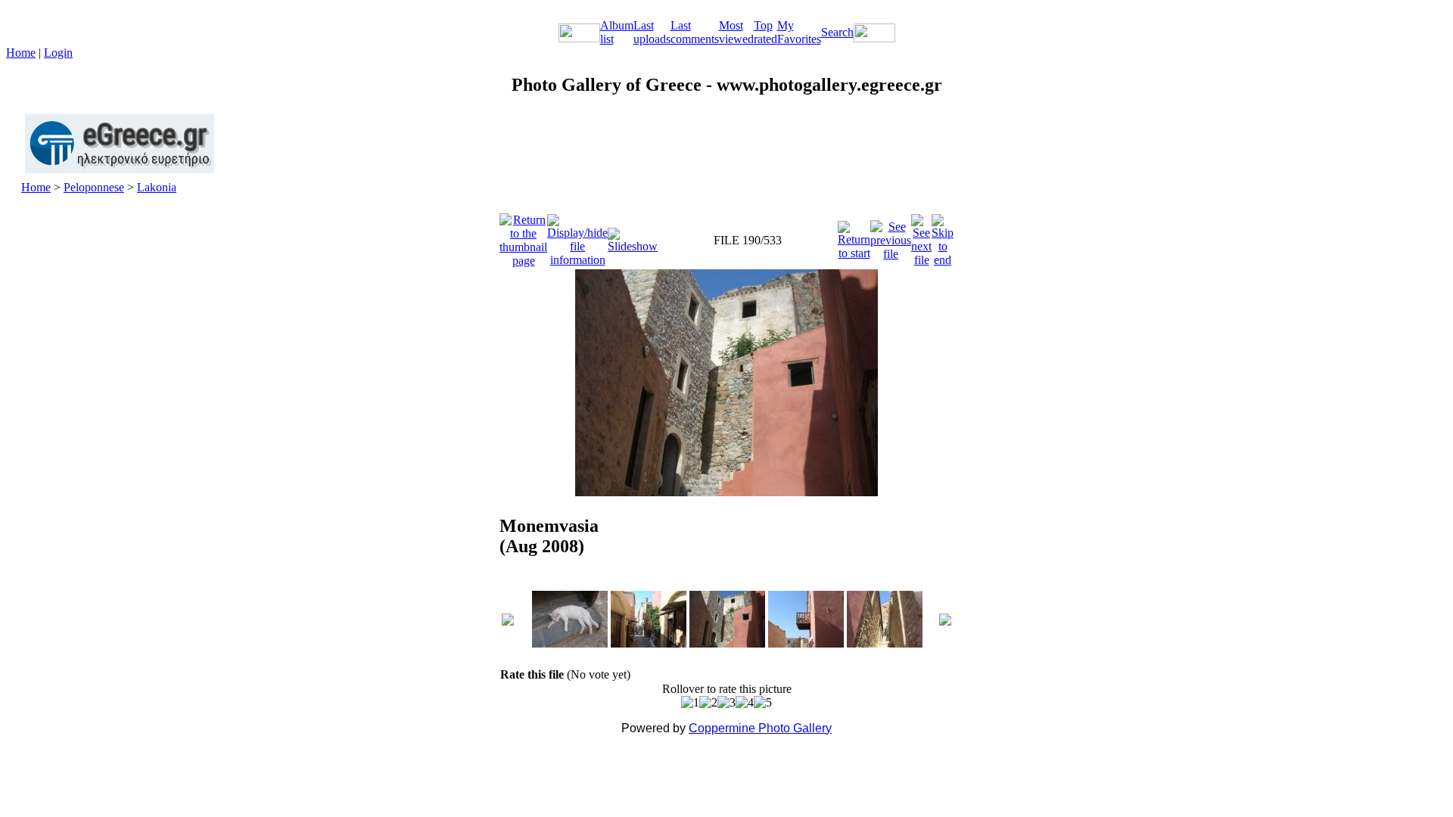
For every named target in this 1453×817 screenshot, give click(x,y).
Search (837, 32)
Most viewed (736, 32)
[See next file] (921, 236)
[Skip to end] (943, 236)
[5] (763, 703)
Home (21, 52)
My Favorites (799, 32)
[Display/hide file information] (577, 236)
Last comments (694, 32)
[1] (690, 703)
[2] (708, 703)
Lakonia (156, 187)
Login (58, 52)
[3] (726, 703)
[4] (745, 703)
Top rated (765, 32)
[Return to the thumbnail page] (523, 236)
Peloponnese (94, 187)
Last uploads (651, 32)
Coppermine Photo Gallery (760, 728)
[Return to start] (854, 236)
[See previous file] (890, 236)
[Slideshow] (633, 236)
